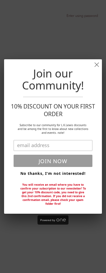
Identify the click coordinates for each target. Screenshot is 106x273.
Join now (53, 161)
